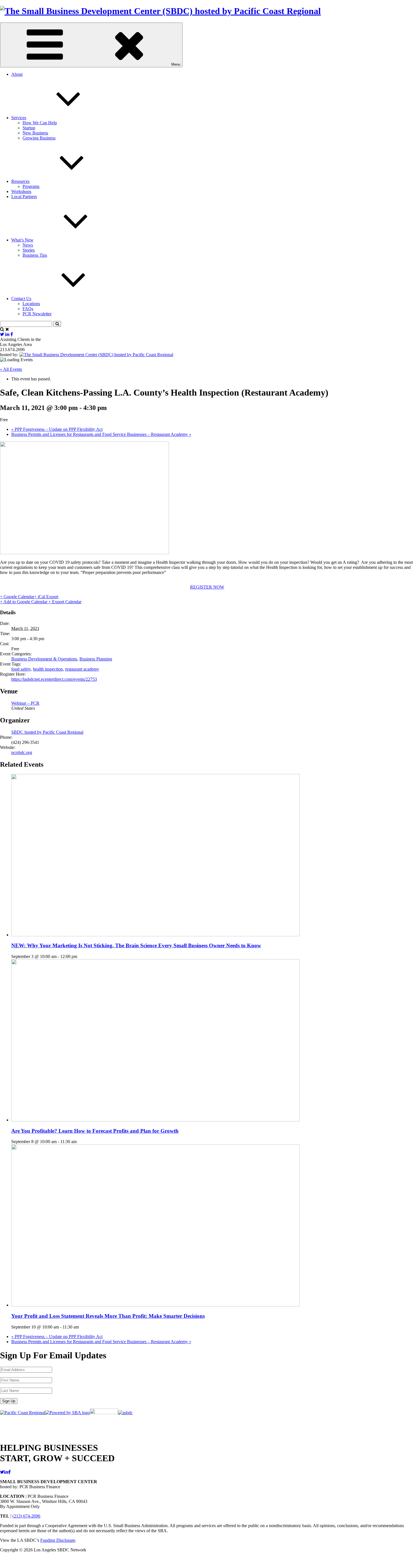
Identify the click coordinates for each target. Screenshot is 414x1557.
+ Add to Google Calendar (24, 601)
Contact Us (21, 298)
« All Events (11, 369)
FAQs (28, 308)
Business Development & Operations (44, 658)
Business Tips (35, 255)
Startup (29, 127)
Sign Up (8, 1401)
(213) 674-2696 (26, 1516)
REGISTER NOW (207, 587)
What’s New (22, 240)
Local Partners (24, 196)
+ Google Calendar (17, 596)
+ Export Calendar (64, 601)
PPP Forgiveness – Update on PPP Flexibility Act (57, 429)
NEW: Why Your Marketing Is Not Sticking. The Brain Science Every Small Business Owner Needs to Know (136, 945)
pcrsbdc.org (21, 752)
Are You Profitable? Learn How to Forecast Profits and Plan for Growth (95, 1131)
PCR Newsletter (37, 313)
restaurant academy (82, 669)
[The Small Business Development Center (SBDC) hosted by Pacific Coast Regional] (160, 11)
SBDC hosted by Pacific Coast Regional (47, 732)
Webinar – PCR (25, 703)
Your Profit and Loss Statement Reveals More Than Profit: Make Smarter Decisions (108, 1316)
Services (18, 117)
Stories (29, 250)
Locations (31, 303)
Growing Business (39, 138)
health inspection (48, 669)
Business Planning (95, 658)
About (17, 74)
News (28, 245)
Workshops (21, 191)
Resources (20, 181)
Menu (175, 64)
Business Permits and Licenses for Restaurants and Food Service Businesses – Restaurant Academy (101, 434)
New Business (35, 132)
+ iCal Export (46, 596)
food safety (21, 669)
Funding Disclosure (57, 1540)
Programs (31, 186)
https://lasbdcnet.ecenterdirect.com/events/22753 (54, 679)
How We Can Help (40, 122)
